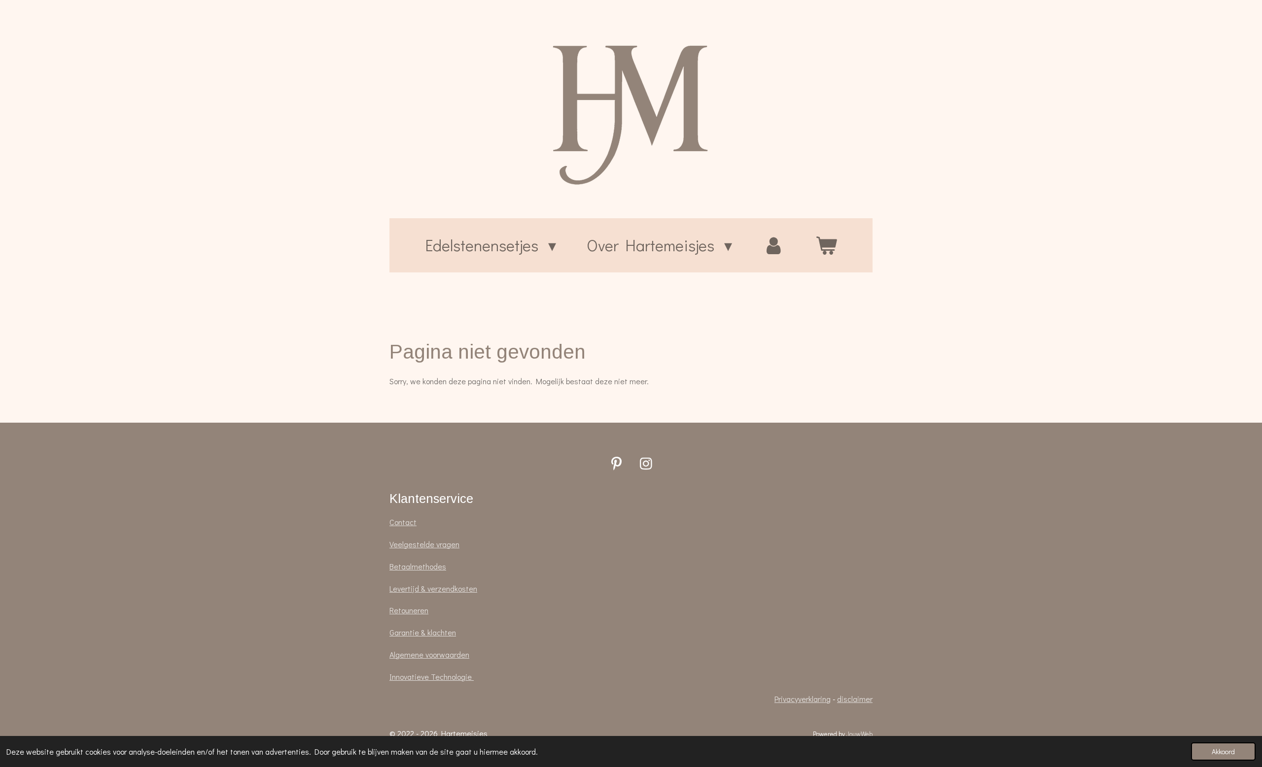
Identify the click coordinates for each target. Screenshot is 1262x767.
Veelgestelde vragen (424, 544)
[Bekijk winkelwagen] (826, 245)
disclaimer (855, 699)
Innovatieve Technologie (431, 676)
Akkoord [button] (1223, 751)
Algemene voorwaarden (429, 654)
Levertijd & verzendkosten (433, 588)
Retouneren (408, 610)
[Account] (774, 245)
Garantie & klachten (422, 632)
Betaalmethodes (417, 566)
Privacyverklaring (802, 699)
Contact (403, 522)
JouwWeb (859, 734)
